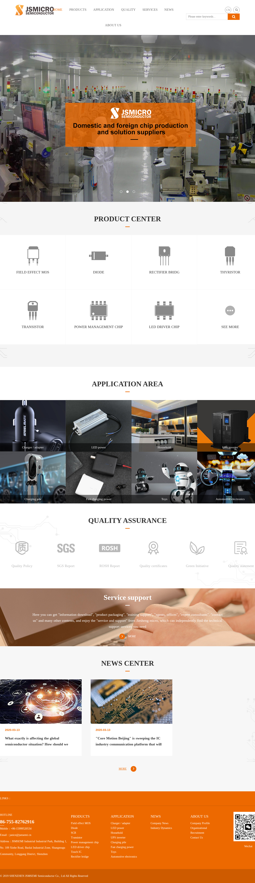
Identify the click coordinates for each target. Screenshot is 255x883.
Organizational (198, 828)
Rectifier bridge (80, 856)
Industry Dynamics (161, 828)
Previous (15, 118)
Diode (74, 828)
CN (228, 10)
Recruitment (197, 832)
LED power (117, 828)
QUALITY (128, 9)
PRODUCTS (77, 9)
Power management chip (85, 842)
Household (117, 832)
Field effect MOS (81, 823)
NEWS (169, 9)
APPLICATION (103, 9)
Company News (159, 823)
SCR (73, 832)
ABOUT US (113, 25)
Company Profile (200, 823)
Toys (113, 851)
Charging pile (118, 842)
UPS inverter (118, 837)
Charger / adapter (120, 823)
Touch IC (76, 851)
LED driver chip (80, 847)
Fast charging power (122, 847)
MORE (132, 636)
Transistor (76, 837)
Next (240, 118)
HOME (57, 9)
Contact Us (196, 837)
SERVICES (150, 9)
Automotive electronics (124, 856)
